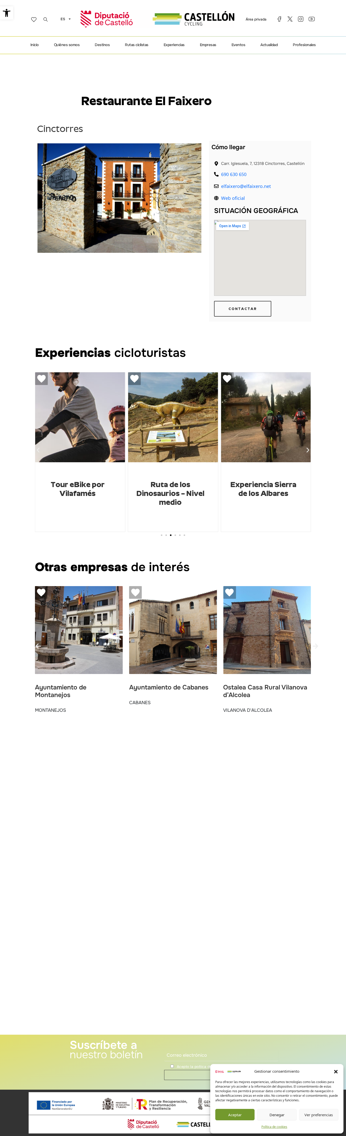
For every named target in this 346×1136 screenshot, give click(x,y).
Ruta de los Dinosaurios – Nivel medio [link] (170, 493)
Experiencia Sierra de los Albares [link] (263, 489)
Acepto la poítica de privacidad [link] (204, 1066)
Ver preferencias (318, 1114)
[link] (6, 13)
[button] (335, 1071)
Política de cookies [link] (274, 1127)
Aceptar (235, 1114)
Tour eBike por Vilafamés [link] (78, 489)
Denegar (277, 1114)
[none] (64, 19)
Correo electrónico (179, 1046)
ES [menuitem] (63, 19)
